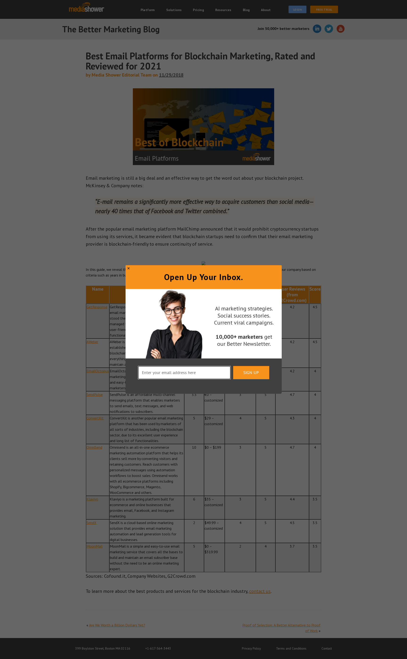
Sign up (251, 372)
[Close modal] (128, 268)
